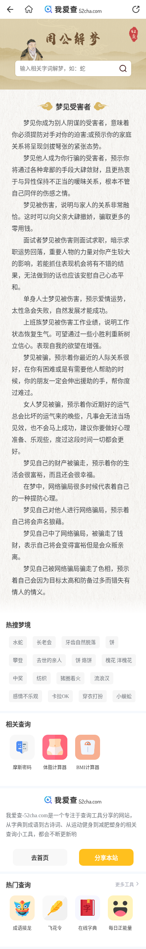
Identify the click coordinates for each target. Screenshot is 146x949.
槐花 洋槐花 (119, 660)
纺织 (42, 678)
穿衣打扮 (93, 696)
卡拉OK (60, 696)
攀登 (18, 660)
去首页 (40, 858)
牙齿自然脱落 (80, 642)
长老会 (44, 642)
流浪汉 (101, 678)
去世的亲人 (49, 660)
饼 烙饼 (84, 660)
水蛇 (18, 642)
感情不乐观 (25, 696)
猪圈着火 (70, 678)
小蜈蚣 (124, 696)
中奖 (18, 678)
